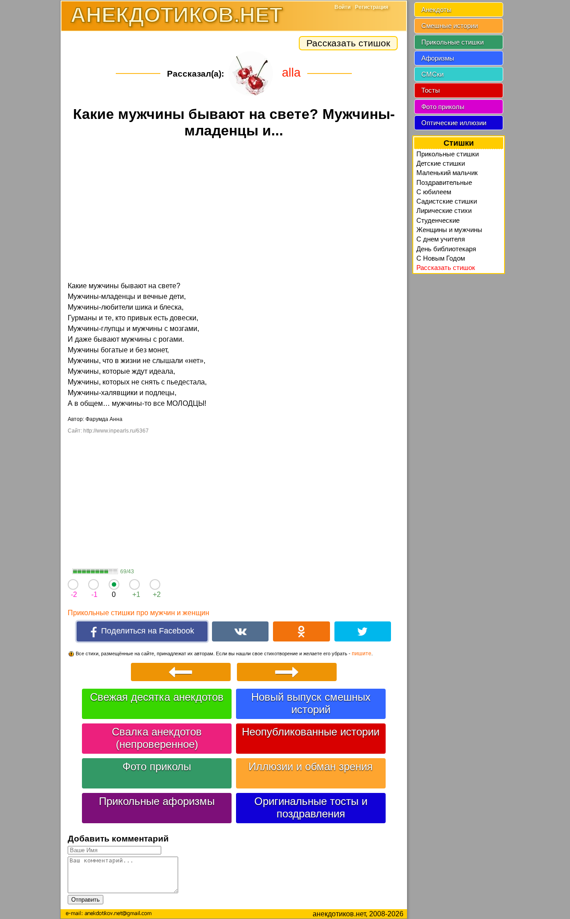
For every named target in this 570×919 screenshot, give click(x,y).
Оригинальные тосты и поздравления (310, 807)
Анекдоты (436, 9)
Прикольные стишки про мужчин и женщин (138, 613)
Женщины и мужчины (449, 229)
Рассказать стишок (348, 43)
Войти (342, 7)
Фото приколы (156, 766)
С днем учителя (440, 239)
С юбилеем (433, 192)
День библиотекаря (446, 249)
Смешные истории (449, 25)
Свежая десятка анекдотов (157, 697)
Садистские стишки (446, 201)
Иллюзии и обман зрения (310, 766)
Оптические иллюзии (453, 123)
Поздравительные (444, 182)
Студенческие (438, 220)
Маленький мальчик (447, 172)
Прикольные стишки (452, 42)
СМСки (432, 74)
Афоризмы (437, 58)
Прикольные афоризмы (157, 801)
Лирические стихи (444, 210)
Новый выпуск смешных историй (310, 703)
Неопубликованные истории (310, 732)
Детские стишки (440, 163)
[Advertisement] (234, 211)
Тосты (430, 90)
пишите (361, 653)
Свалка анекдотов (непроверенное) (157, 738)
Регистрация (371, 7)
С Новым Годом (440, 258)
